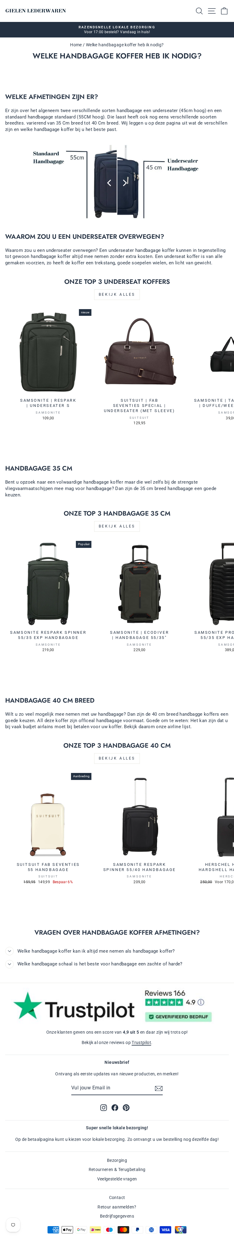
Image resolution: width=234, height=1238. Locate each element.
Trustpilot (141, 1042)
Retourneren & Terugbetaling (117, 1169)
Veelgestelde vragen (117, 1178)
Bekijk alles (117, 294)
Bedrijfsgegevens (117, 1216)
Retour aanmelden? (117, 1206)
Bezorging (117, 1160)
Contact (117, 1197)
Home (76, 44)
